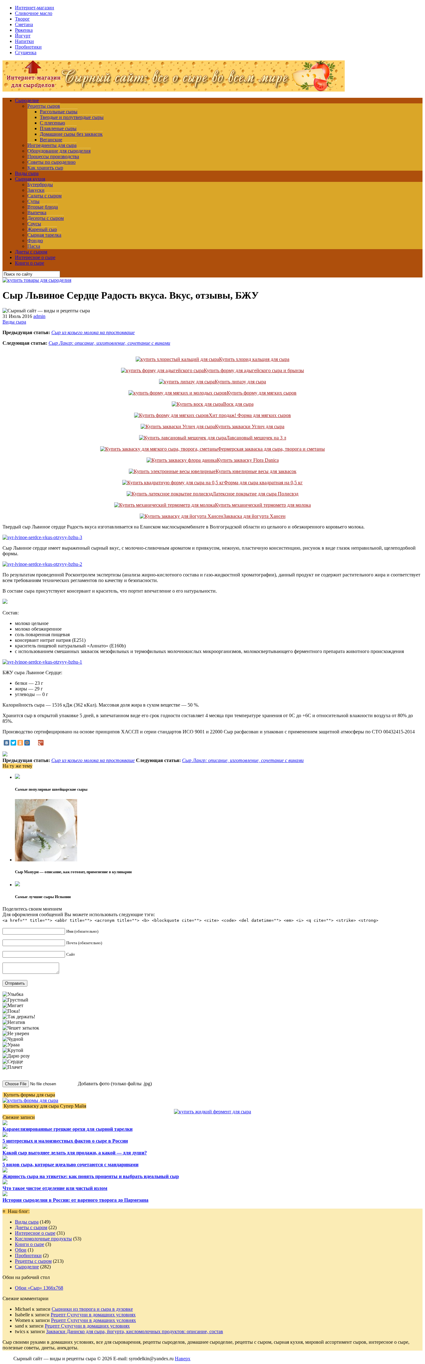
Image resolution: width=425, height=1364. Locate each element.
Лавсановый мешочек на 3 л (256, 437)
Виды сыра (27, 173)
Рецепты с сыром (33, 1261)
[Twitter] (13, 743)
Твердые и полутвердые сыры (72, 117)
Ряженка (24, 30)
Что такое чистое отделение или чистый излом (54, 1188)
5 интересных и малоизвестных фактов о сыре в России (65, 1141)
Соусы (34, 223)
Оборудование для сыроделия (59, 151)
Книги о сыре (29, 263)
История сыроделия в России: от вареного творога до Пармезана (75, 1200)
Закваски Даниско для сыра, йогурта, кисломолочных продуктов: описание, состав (134, 1331)
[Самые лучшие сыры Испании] (17, 884)
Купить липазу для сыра (240, 381)
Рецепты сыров (43, 106)
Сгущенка (25, 52)
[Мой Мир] (27, 743)
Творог (22, 18)
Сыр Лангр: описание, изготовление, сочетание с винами (109, 343)
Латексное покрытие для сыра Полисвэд (255, 493)
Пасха (33, 246)
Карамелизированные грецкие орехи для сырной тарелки (67, 1129)
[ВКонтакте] (6, 743)
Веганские (51, 139)
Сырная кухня (30, 179)
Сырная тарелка (44, 235)
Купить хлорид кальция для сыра (254, 359)
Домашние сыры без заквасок (71, 134)
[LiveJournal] (34, 743)
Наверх (182, 1358)
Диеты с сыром (31, 251)
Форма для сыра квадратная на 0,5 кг (263, 482)
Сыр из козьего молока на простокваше (93, 332)
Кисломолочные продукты (43, 1238)
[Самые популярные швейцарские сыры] (17, 777)
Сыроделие (27, 100)
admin (39, 316)
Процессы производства (53, 156)
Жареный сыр (42, 229)
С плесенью (52, 123)
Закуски (35, 190)
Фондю (35, 240)
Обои (20, 1250)
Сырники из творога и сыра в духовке (92, 1309)
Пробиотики (28, 47)
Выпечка (36, 212)
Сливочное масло (33, 13)
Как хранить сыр (45, 167)
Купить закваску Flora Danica (248, 460)
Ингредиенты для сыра (52, 145)
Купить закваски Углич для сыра (249, 426)
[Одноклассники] (20, 743)
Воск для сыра (238, 404)
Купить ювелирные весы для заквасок (256, 471)
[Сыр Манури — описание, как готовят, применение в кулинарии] (46, 859)
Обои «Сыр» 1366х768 (39, 1288)
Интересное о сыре (35, 257)
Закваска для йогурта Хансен (254, 516)
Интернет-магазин (34, 7)
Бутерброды (40, 184)
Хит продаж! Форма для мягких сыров (250, 415)
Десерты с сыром (45, 218)
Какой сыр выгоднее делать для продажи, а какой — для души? (74, 1152)
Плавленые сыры (58, 128)
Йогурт (22, 35)
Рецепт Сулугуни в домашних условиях (93, 1314)
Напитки (24, 41)
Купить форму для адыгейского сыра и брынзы (254, 370)
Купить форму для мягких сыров (262, 392)
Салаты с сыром (44, 195)
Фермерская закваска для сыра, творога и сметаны (271, 449)
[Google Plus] (41, 743)
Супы (33, 201)
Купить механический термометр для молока (263, 505)
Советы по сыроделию (51, 162)
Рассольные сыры (58, 111)
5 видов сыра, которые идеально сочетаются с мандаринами (70, 1164)
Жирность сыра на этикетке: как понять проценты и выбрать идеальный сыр (90, 1176)
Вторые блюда (42, 207)
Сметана (24, 24)
